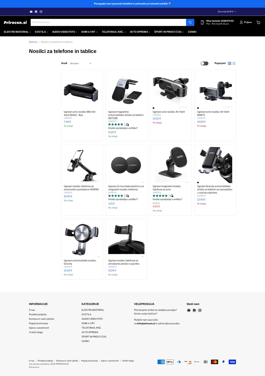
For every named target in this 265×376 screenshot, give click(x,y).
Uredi (64, 63)
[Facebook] (36, 12)
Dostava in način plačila (41, 319)
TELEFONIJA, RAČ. (113, 31)
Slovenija (226, 11)
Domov (33, 42)
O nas (32, 310)
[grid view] (229, 63)
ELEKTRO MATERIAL (16, 31)
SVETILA (40, 31)
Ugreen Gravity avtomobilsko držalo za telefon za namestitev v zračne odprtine (214, 189)
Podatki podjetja (37, 314)
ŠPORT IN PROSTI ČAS (168, 31)
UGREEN (68, 118)
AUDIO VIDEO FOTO (63, 31)
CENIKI (192, 31)
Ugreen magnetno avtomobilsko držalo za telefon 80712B (126, 115)
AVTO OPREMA (139, 31)
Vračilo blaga (36, 332)
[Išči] (190, 22)
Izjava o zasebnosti (39, 327)
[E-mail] (31, 12)
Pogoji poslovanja (38, 323)
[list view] (234, 63)
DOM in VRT (88, 31)
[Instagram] (41, 12)
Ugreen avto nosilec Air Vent (169, 111)
